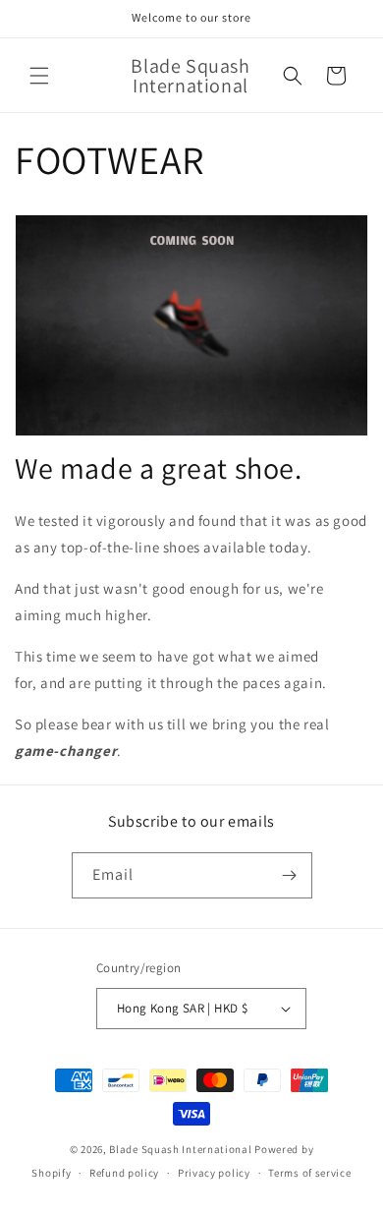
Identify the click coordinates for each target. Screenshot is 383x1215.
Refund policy (124, 1173)
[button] (39, 75)
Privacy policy (214, 1173)
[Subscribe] (289, 875)
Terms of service (309, 1173)
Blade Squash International (181, 1149)
